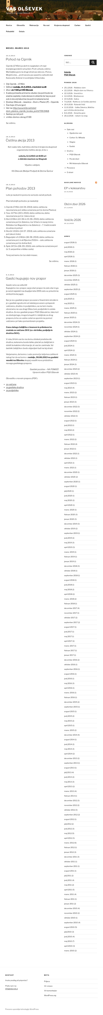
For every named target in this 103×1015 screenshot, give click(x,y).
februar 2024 (69, 360)
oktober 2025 (69, 284)
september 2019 (71, 533)
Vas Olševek (24, 9)
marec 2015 (69, 730)
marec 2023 (69, 392)
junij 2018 (68, 585)
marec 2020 (69, 510)
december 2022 (70, 407)
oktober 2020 (69, 477)
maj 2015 (68, 721)
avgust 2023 (69, 383)
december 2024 (70, 322)
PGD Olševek (74, 154)
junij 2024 (68, 346)
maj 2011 (68, 885)
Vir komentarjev (50, 991)
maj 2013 (68, 782)
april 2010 (68, 946)
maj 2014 (68, 749)
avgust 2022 (69, 421)
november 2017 (70, 613)
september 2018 (71, 575)
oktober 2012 (69, 810)
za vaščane (11, 384)
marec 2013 (69, 791)
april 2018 (68, 594)
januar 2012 (69, 852)
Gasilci (88, 25)
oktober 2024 (69, 331)
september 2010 (71, 922)
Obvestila (21, 25)
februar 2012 (69, 847)
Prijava (47, 981)
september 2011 (70, 866)
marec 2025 (69, 308)
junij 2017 (68, 632)
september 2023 (71, 378)
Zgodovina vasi (75, 133)
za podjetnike (12, 390)
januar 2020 (69, 519)
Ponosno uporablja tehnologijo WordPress (22, 1009)
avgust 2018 (69, 580)
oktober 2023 (69, 374)
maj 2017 (68, 636)
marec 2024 (69, 355)
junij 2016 (68, 678)
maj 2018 (68, 589)
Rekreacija (34, 25)
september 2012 (71, 815)
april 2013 (68, 786)
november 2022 (70, 411)
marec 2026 (69, 261)
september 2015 (71, 707)
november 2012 (70, 805)
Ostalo (21, 31)
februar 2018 (69, 603)
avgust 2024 (69, 341)
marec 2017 (69, 646)
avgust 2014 (69, 739)
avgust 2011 (69, 871)
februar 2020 (69, 514)
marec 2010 (69, 951)
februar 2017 (69, 650)
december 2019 (70, 524)
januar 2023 (69, 402)
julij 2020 (68, 491)
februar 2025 (69, 313)
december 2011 (70, 857)
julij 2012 (67, 824)
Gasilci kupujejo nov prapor (26, 278)
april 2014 (68, 754)
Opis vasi (70, 129)
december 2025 (70, 275)
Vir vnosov (48, 986)
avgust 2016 (69, 674)
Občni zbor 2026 (74, 204)
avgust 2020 (69, 486)
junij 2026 (68, 247)
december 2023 (70, 369)
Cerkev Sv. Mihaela (77, 137)
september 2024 (71, 336)
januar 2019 (69, 561)
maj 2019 (68, 542)
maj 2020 (68, 500)
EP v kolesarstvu (74, 188)
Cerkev (77, 25)
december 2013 (70, 758)
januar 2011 (69, 904)
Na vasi (46, 25)
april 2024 (68, 350)
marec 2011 (69, 894)
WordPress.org (50, 995)
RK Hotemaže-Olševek (78, 163)
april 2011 (68, 890)
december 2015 (70, 702)
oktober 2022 (69, 416)
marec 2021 (69, 467)
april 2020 (68, 505)
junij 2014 (68, 744)
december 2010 (70, 908)
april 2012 (68, 838)
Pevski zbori (74, 159)
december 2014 (70, 735)
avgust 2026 (69, 242)
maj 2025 (68, 303)
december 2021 (70, 453)
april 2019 (68, 547)
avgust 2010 (69, 927)
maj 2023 (68, 388)
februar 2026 (69, 266)
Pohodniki (10, 31)
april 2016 (68, 688)
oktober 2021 (69, 458)
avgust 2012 (69, 819)
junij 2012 (68, 829)
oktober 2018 (69, 571)
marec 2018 (69, 599)
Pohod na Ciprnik (19, 59)
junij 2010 (68, 936)
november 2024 (70, 327)
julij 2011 (67, 876)
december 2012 (70, 800)
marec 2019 (69, 552)
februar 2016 (69, 697)
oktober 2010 (69, 918)
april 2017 (68, 641)
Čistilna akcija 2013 (20, 140)
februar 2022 (69, 444)
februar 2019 (69, 557)
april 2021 (68, 463)
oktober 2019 (69, 528)
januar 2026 (69, 270)
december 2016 (70, 660)
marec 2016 (69, 693)
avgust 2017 (69, 627)
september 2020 (71, 482)
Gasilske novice (72, 182)
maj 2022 (68, 430)
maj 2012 (68, 833)
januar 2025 (69, 317)
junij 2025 (68, 299)
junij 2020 (68, 496)
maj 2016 (68, 683)
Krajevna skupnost (62, 25)
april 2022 (68, 435)
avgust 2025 (69, 294)
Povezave (71, 168)
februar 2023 (69, 397)
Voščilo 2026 (72, 220)
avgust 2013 (69, 768)
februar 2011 (69, 899)
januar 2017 (69, 655)
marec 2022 (69, 439)
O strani (70, 172)
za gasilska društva (15, 387)
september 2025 (71, 289)
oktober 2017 (69, 618)
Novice (9, 25)
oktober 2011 (69, 861)
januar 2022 (69, 449)
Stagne (72, 142)
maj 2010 (68, 941)
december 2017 (70, 608)
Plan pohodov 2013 (20, 188)
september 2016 (71, 669)
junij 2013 (68, 777)
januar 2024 (69, 364)
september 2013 (71, 763)
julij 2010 (67, 932)
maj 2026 (68, 252)
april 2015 (68, 725)
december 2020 (70, 472)
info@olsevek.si (11, 989)
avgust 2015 (69, 711)
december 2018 (70, 566)
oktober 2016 (69, 664)
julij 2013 (67, 772)
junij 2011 (68, 880)
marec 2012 (69, 843)
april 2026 (68, 256)
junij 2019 (68, 538)
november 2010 (70, 913)
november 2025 (70, 280)
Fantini (72, 146)
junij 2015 (68, 716)
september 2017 (71, 622)
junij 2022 (68, 425)
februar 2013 (69, 796)
